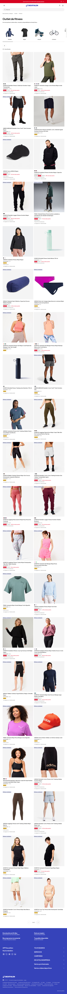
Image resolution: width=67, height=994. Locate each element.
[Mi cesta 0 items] (62, 5)
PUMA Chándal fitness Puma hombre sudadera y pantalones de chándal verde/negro (47, 214)
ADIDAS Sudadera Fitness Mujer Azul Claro (45, 606)
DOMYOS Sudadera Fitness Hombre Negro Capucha (48, 172)
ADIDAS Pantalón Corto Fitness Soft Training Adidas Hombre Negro (48, 780)
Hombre (10, 39)
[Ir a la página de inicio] (32, 5)
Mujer (24, 39)
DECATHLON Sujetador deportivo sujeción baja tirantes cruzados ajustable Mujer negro (17, 781)
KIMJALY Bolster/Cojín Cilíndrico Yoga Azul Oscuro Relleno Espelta (16, 302)
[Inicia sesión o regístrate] (59, 5)
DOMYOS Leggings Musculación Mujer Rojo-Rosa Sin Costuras (17, 520)
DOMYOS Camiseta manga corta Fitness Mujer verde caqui (48, 86)
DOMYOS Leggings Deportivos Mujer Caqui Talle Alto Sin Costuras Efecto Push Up (48, 433)
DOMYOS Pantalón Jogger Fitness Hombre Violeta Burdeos (47, 520)
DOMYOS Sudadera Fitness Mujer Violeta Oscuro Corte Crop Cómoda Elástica (48, 651)
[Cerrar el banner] (63, 2)
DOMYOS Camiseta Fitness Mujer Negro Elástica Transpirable (15, 868)
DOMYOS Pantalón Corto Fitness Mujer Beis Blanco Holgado (16, 910)
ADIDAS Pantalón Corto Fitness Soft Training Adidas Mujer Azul (48, 824)
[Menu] (4, 5)
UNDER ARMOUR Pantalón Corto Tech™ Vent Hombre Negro (17, 129)
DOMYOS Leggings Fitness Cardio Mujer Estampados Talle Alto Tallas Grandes (17, 563)
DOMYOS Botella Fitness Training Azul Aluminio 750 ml (17, 388)
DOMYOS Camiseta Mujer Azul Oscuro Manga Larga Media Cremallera (47, 695)
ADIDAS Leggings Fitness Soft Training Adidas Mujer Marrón (17, 824)
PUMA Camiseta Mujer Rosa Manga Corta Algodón (16, 737)
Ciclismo (54, 39)
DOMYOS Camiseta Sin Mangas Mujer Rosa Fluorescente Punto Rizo (45, 564)
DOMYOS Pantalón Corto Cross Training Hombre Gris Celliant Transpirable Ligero (48, 476)
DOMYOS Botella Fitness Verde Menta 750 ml (46, 258)
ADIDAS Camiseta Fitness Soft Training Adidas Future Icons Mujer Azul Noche (17, 431)
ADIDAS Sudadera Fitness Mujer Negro (13, 259)
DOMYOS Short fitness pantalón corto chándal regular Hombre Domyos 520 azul (48, 130)
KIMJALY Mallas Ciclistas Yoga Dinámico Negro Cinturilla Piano (18, 694)
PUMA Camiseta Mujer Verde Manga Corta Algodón (16, 605)
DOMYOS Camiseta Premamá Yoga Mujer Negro (46, 868)
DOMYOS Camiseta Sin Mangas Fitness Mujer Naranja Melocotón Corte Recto (48, 346)
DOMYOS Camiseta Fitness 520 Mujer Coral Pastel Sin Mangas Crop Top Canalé (17, 346)
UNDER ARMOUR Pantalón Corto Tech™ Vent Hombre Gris (48, 388)
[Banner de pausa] (61, 2)
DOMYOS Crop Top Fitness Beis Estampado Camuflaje (48, 909)
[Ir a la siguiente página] (38, 922)
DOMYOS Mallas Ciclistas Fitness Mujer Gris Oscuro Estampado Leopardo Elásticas (16, 476)
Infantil (39, 39)
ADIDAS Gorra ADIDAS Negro (10, 171)
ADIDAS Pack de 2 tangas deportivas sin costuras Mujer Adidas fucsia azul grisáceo (49, 302)
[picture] (18, 67)
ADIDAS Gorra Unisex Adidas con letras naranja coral (48, 737)
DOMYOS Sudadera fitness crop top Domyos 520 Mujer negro (17, 651)
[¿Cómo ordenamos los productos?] (3, 49)
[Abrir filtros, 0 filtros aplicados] (4, 45)
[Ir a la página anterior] (28, 922)
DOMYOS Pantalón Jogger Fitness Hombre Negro (16, 215)
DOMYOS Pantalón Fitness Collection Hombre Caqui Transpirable (17, 86)
